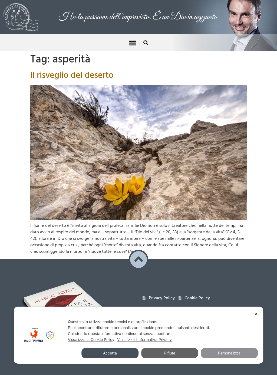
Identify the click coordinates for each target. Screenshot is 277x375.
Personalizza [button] (229, 353)
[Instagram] (170, 305)
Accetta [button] (110, 353)
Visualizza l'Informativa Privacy (144, 339)
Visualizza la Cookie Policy (91, 339)
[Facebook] (147, 305)
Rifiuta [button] (169, 353)
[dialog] (138, 335)
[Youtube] (158, 305)
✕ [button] (256, 313)
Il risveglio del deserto (72, 69)
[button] (132, 36)
